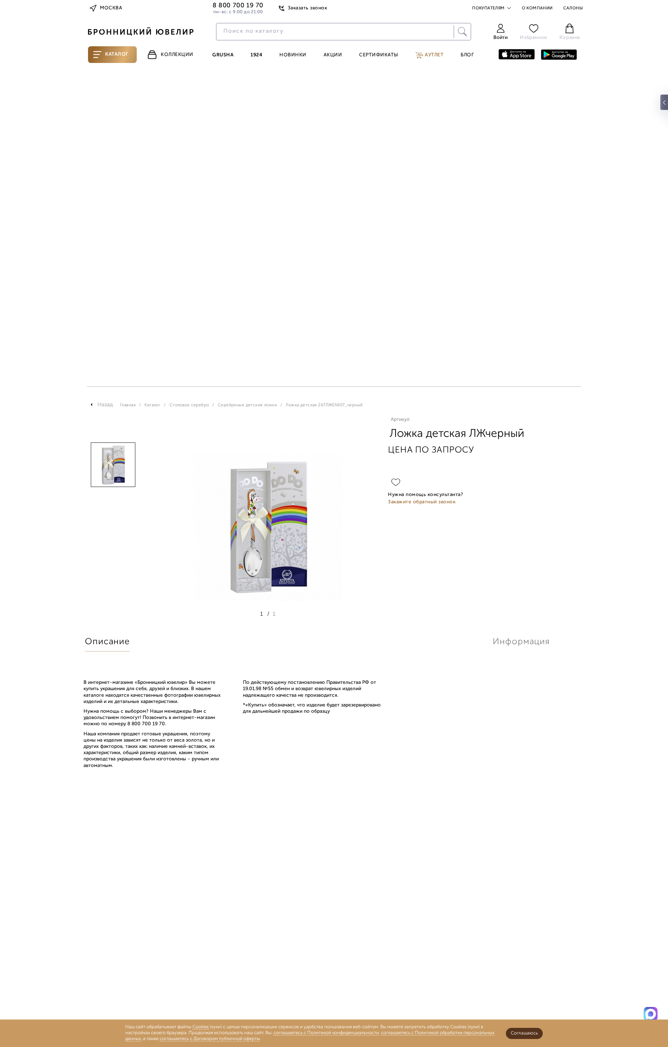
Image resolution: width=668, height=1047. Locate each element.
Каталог (116, 54)
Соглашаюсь (524, 1033)
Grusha (222, 55)
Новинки (293, 55)
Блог (467, 55)
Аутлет (433, 55)
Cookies (200, 1027)
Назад (105, 405)
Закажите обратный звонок (421, 502)
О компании (537, 8)
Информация (521, 642)
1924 (256, 55)
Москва (111, 8)
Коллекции (177, 54)
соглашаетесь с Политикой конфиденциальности (326, 1033)
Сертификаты (378, 55)
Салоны (573, 8)
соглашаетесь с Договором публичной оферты (210, 1039)
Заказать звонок (307, 8)
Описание (107, 642)
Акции (333, 55)
